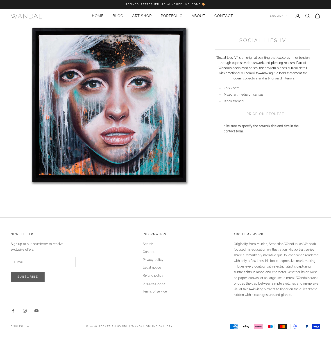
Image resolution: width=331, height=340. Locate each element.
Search (148, 244)
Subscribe (27, 276)
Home (98, 16)
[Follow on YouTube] (36, 310)
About (198, 16)
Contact (223, 16)
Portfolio (172, 16)
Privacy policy (153, 259)
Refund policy (153, 275)
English (277, 15)
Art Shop (142, 16)
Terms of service (155, 291)
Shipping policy (154, 283)
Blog (118, 16)
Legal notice (152, 267)
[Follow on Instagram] (25, 310)
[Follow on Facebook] (13, 310)
